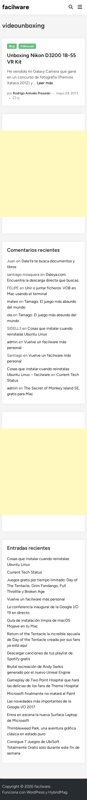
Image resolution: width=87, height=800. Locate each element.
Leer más (45, 83)
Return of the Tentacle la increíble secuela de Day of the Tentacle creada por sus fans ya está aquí (43, 640)
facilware (15, 7)
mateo (12, 301)
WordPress (35, 792)
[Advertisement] (43, 173)
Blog (12, 46)
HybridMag (57, 792)
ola (9, 315)
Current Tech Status (24, 572)
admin (12, 342)
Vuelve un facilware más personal (36, 599)
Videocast (27, 46)
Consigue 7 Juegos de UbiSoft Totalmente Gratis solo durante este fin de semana (43, 747)
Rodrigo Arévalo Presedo (31, 93)
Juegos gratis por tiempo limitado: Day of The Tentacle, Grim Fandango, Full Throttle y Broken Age (42, 586)
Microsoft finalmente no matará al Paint (41, 693)
